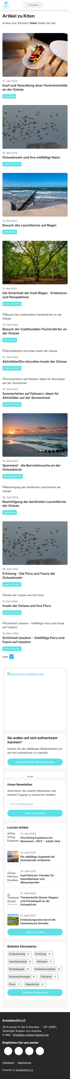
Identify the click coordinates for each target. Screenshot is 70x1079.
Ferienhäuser (19, 969)
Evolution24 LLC (24, 1070)
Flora (14, 984)
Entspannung (19, 953)
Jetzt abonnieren (35, 813)
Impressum (8, 1062)
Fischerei (48, 976)
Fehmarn (44, 961)
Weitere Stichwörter (35, 992)
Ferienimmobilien (47, 969)
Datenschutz (24, 1062)
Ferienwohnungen (22, 976)
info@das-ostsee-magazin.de (31, 1034)
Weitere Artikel (35, 932)
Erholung (42, 953)
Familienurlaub (20, 961)
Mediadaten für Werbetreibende (35, 762)
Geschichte (34, 984)
